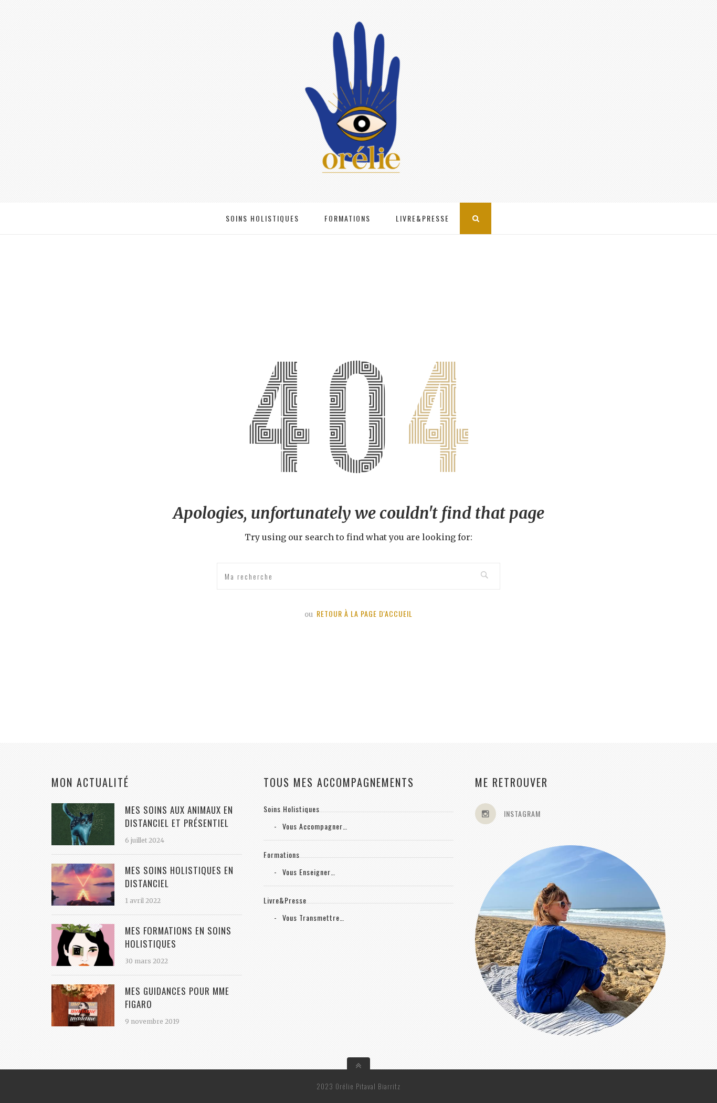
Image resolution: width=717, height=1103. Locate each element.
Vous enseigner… (308, 871)
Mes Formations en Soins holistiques (178, 937)
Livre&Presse (422, 218)
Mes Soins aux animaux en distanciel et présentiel (179, 816)
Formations (347, 218)
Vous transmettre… (313, 917)
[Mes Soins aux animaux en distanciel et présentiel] (82, 841)
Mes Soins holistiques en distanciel (179, 877)
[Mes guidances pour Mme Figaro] (82, 1022)
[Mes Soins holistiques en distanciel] (82, 902)
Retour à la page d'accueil (365, 613)
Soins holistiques (262, 218)
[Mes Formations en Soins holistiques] (82, 962)
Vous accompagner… (314, 826)
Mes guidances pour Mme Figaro (177, 997)
